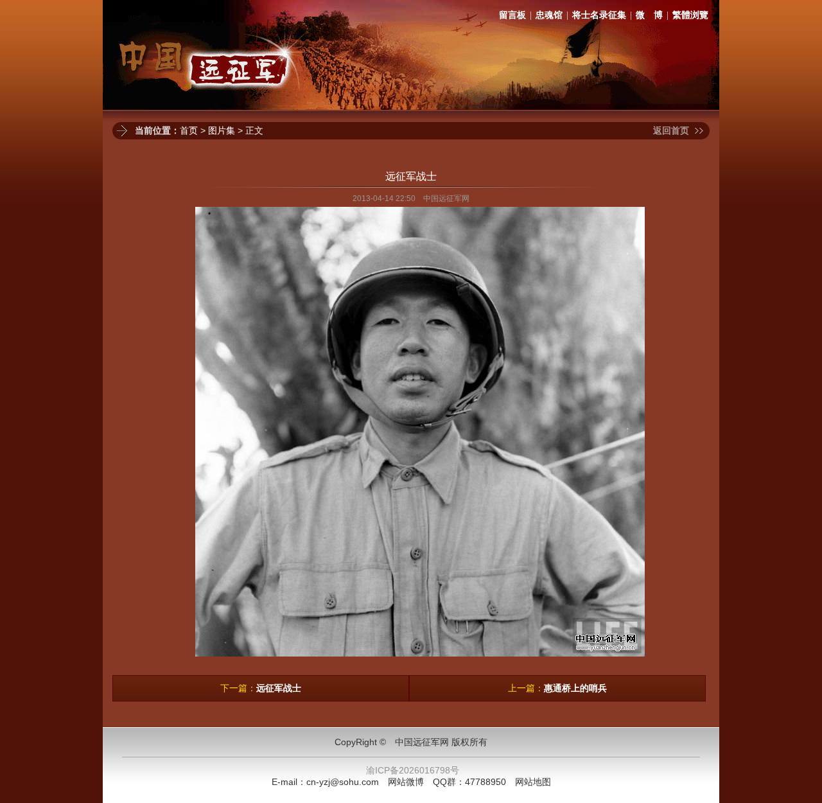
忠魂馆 (549, 15)
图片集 (221, 130)
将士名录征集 (599, 15)
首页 (189, 130)
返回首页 (671, 130)
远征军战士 (278, 688)
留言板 (512, 15)
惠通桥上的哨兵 (575, 688)
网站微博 (406, 782)
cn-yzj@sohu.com (342, 782)
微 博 (649, 15)
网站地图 (533, 782)
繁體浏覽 (690, 15)
